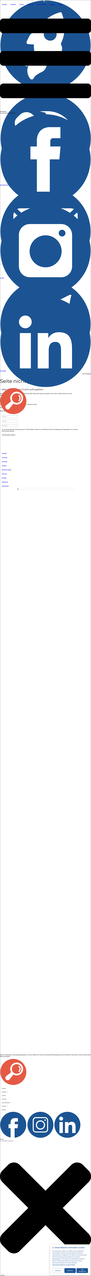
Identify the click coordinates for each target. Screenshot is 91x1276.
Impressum (5, 482)
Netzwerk (30, 4)
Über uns (52, 4)
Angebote (13, 4)
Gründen (4, 4)
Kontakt (60, 4)
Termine (21, 4)
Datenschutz (5, 486)
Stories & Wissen (41, 4)
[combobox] (9, 1141)
